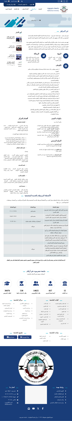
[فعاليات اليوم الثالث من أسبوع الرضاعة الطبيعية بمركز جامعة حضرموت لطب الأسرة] (19, 39)
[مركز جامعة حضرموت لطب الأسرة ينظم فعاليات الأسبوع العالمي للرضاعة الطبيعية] (19, 48)
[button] (67, 1)
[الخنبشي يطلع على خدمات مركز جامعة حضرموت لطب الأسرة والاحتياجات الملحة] (19, 64)
